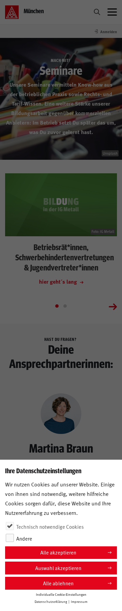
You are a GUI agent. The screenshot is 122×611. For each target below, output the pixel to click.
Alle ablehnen (58, 583)
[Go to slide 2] (65, 306)
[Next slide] (113, 306)
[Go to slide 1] (57, 306)
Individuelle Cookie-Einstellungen (61, 594)
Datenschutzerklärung (51, 601)
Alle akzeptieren (58, 552)
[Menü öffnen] (112, 12)
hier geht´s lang (58, 281)
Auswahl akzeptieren (58, 567)
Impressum (79, 601)
